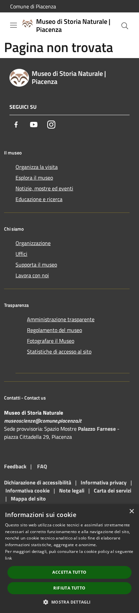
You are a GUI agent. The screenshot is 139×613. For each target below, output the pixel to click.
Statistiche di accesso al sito (59, 351)
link (8, 558)
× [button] (131, 511)
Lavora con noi (32, 275)
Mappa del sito (28, 498)
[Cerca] (125, 26)
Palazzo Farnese (97, 429)
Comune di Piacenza (33, 6)
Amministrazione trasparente (60, 319)
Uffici (21, 254)
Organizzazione (33, 243)
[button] (69, 602)
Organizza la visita (37, 167)
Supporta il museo (36, 265)
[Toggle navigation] (13, 25)
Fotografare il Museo (50, 341)
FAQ (42, 466)
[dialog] (69, 558)
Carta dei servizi (112, 490)
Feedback (15, 466)
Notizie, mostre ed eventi (44, 188)
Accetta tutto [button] (69, 572)
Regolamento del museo (54, 330)
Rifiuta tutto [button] (69, 588)
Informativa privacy (104, 482)
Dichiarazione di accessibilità (37, 482)
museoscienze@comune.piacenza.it (42, 421)
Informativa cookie (27, 490)
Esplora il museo (34, 178)
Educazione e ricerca (39, 199)
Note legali (71, 490)
